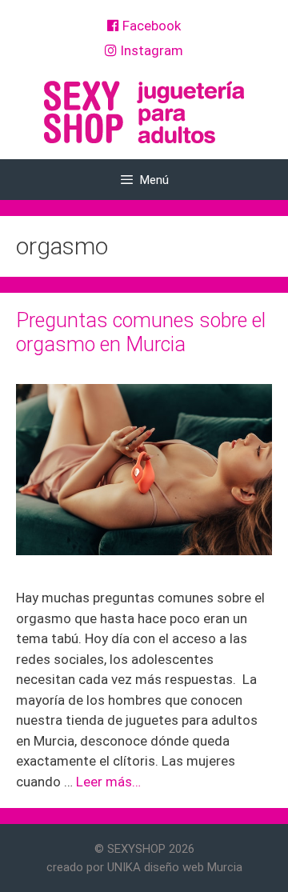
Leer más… (108, 782)
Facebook (150, 26)
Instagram (150, 50)
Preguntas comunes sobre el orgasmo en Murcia (141, 332)
